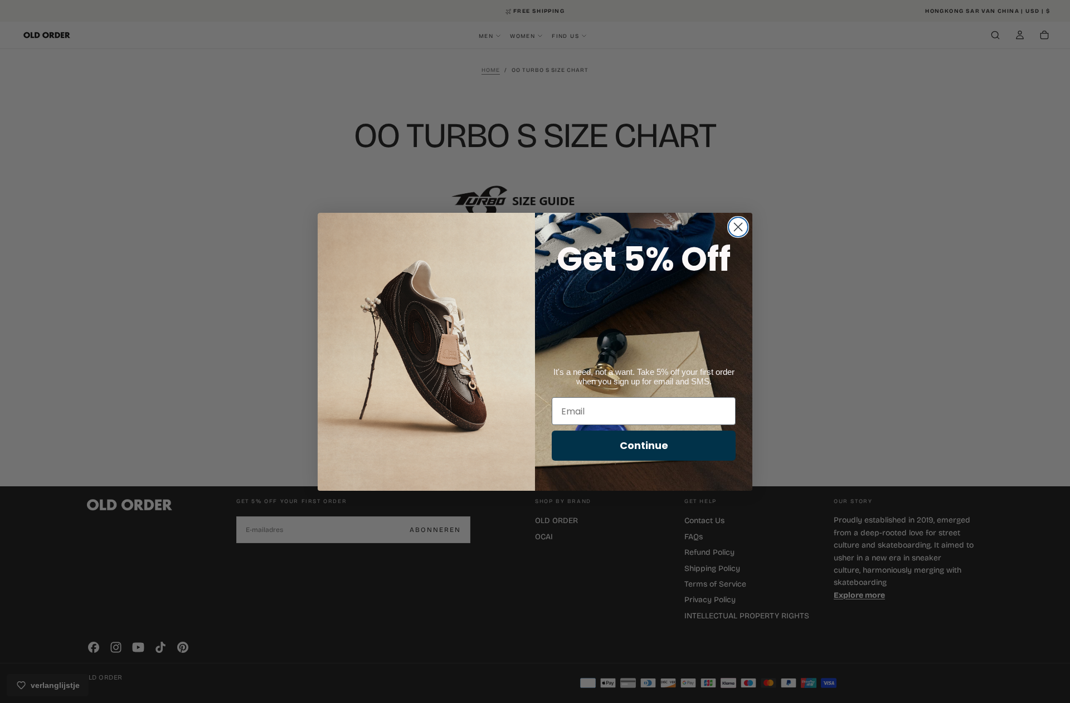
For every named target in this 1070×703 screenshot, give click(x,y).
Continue (644, 445)
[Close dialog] (738, 227)
